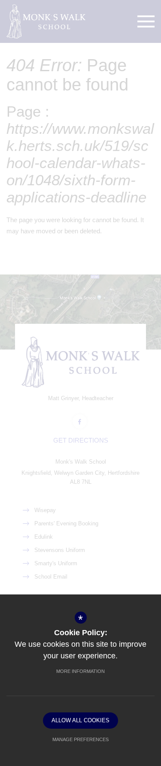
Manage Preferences (80, 739)
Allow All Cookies (80, 720)
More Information (80, 671)
